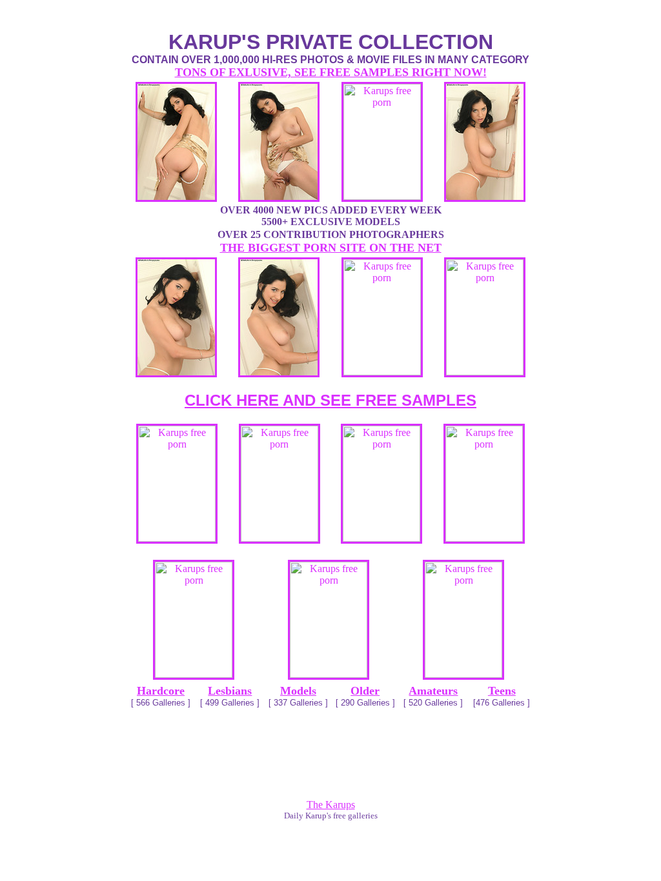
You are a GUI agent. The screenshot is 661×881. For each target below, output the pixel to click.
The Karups (331, 804)
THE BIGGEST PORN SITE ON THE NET (331, 247)
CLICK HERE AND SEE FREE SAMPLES (330, 400)
